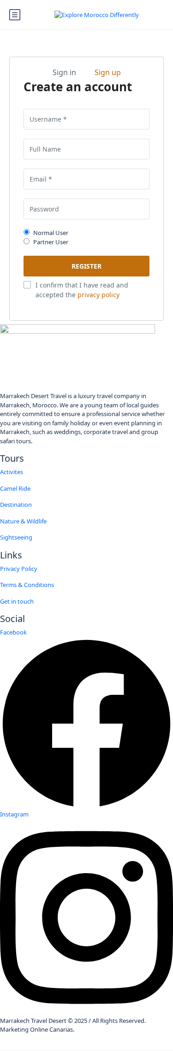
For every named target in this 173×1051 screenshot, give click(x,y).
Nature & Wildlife (23, 521)
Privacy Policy (18, 568)
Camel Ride (15, 488)
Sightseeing (16, 537)
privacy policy (98, 294)
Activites (11, 472)
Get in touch (17, 601)
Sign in (64, 72)
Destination (16, 504)
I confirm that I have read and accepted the (82, 290)
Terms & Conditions (27, 585)
